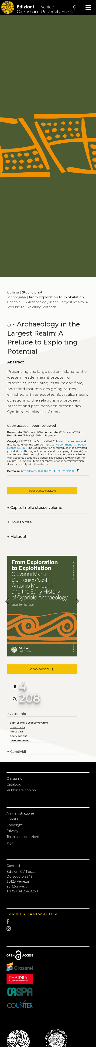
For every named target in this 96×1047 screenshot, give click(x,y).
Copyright (15, 825)
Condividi (16, 752)
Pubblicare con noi (22, 790)
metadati (16, 731)
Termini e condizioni (23, 837)
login (10, 843)
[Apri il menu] (88, 7)
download (42, 669)
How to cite (19, 522)
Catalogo (14, 784)
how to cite (17, 727)
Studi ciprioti (32, 292)
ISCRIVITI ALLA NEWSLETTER (32, 914)
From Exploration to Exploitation (56, 297)
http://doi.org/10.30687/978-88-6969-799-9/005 (48, 471)
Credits (12, 819)
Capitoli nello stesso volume (34, 508)
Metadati (17, 537)
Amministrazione (20, 813)
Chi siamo (14, 778)
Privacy (12, 831)
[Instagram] (48, 929)
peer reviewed (43, 426)
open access (17, 426)
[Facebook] (48, 921)
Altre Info (16, 714)
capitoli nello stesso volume (29, 722)
